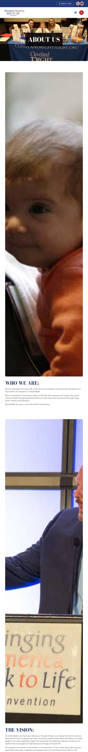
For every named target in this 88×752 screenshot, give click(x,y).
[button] (75, 12)
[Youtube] (82, 3)
